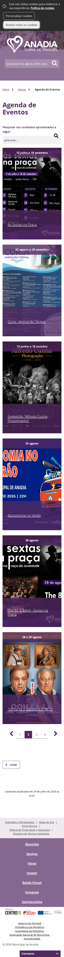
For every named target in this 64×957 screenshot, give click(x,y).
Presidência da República (29, 927)
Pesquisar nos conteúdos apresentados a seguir (29, 129)
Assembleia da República (29, 931)
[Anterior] (9, 734)
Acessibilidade (32, 938)
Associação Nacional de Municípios (30, 934)
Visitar (22, 89)
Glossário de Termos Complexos (31, 833)
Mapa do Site (46, 822)
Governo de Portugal (29, 923)
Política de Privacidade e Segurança (29, 830)
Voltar (13, 765)
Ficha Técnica (29, 826)
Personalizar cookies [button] (19, 16)
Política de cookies (42, 8)
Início (6, 89)
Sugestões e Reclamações (19, 822)
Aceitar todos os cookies (21, 25)
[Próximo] (54, 734)
